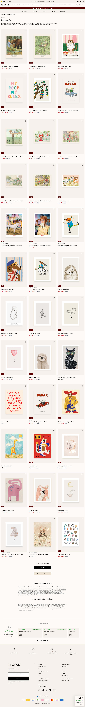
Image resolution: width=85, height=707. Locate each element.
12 (47, 573)
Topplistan (15, 5)
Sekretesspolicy (11, 683)
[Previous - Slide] (17, 632)
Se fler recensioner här (42, 640)
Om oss (40, 664)
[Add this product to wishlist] (25, 30)
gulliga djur (63, 589)
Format (43, 11)
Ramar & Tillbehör (45, 5)
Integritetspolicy (65, 675)
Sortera (62, 11)
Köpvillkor (64, 671)
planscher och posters (52, 586)
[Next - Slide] (81, 632)
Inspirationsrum (33, 592)
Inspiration (71, 5)
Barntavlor (12, 14)
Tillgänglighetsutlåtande (44, 678)
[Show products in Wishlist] (79, 5)
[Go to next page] (50, 573)
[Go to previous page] (35, 573)
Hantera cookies (65, 680)
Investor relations (42, 666)
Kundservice (64, 666)
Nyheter (21, 5)
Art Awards (41, 684)
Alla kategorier (24, 11)
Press (40, 668)
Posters (27, 5)
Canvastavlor (35, 5)
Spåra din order (65, 668)
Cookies (63, 673)
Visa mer (42, 567)
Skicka (19, 678)
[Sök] (76, 5)
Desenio (46, 703)
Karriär (40, 673)
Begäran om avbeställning (67, 678)
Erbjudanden (54, 5)
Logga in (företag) (43, 686)
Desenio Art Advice (66, 664)
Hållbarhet (41, 675)
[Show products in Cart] (82, 5)
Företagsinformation (43, 671)
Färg (35, 11)
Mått (53, 11)
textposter (25, 590)
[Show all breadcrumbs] (2, 14)
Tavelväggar (63, 5)
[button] (79, 701)
